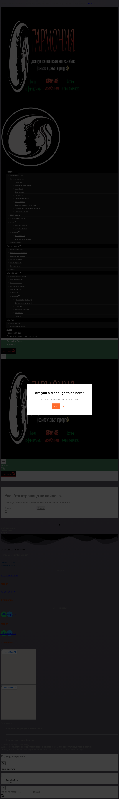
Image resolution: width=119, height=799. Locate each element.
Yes (55, 406)
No (64, 406)
